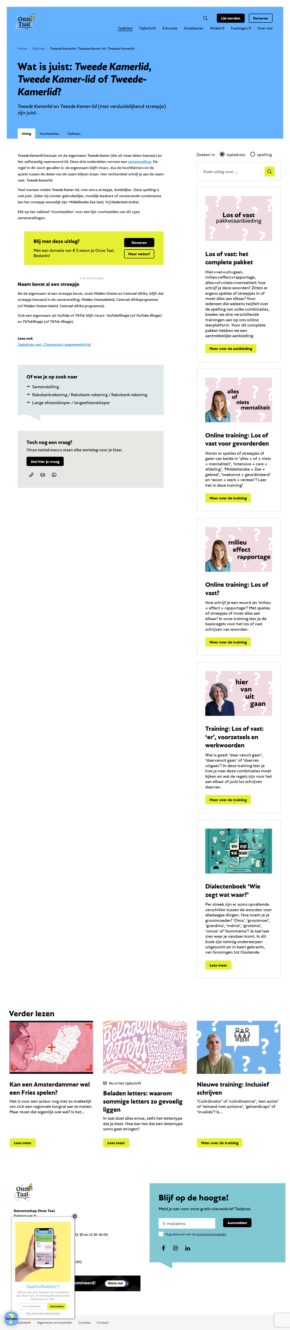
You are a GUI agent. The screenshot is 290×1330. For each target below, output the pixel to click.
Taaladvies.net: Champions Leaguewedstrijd (54, 344)
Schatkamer (193, 28)
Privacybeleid (21, 1322)
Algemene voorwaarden (54, 1322)
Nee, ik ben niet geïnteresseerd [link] (43, 1313)
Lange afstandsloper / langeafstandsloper (71, 402)
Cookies (84, 1322)
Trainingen (239, 28)
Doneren (260, 18)
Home (22, 48)
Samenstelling (45, 386)
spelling (264, 154)
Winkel (215, 28)
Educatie (169, 28)
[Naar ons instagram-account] (176, 1248)
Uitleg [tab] (26, 133)
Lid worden (230, 18)
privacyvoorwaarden (211, 1234)
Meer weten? (139, 253)
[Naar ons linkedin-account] (188, 1248)
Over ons (265, 28)
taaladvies (236, 154)
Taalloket (125, 28)
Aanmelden (237, 1222)
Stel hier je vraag (45, 461)
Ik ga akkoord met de (195, 1234)
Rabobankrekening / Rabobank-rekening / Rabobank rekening (89, 394)
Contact (103, 1322)
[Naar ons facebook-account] (164, 1248)
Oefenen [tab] (74, 133)
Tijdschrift (147, 28)
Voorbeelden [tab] (49, 133)
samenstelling (139, 161)
